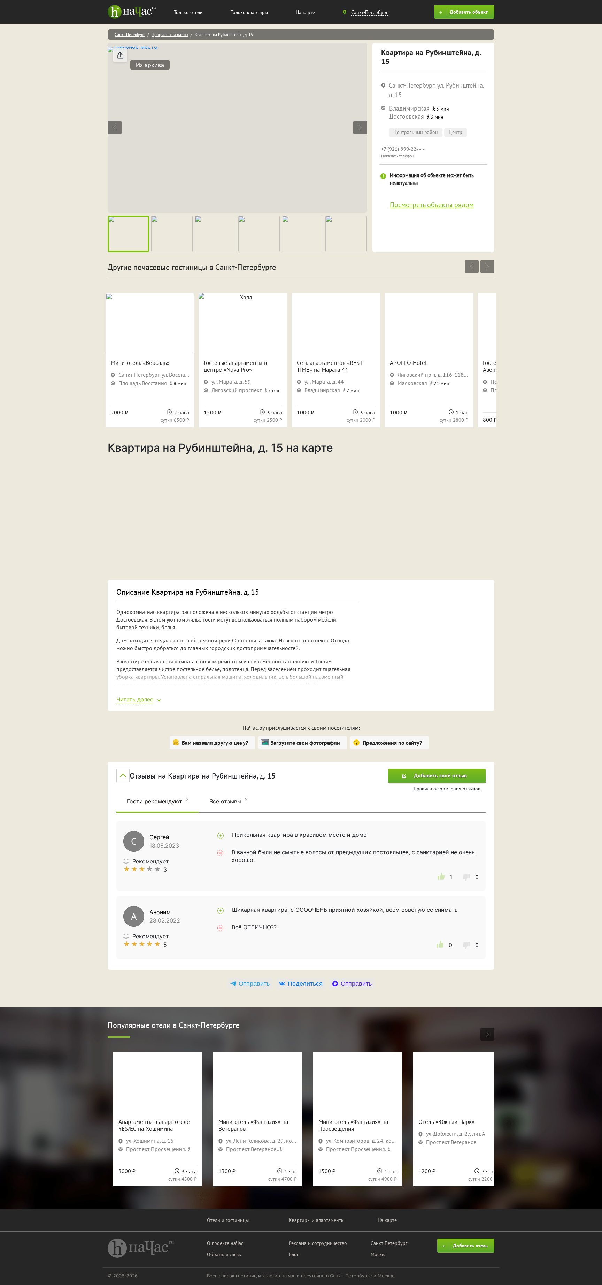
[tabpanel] (301, 890)
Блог (294, 1254)
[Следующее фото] (360, 127)
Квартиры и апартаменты (316, 1220)
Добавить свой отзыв (440, 775)
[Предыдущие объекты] (472, 266)
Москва (379, 1254)
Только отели (188, 12)
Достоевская (406, 116)
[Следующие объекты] (487, 266)
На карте (305, 12)
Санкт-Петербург (130, 34)
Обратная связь (224, 1254)
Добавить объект (469, 12)
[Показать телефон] (433, 152)
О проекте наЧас (225, 1243)
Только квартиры (249, 12)
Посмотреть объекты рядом (432, 205)
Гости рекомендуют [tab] (157, 801)
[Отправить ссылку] (120, 55)
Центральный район (170, 34)
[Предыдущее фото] (115, 127)
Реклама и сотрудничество (318, 1243)
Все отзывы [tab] (228, 801)
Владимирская (409, 108)
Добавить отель (470, 1245)
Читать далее (134, 699)
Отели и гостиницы (228, 1220)
